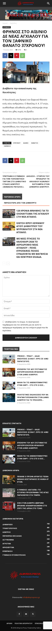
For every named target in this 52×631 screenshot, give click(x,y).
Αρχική (5, 23)
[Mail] (26, 614)
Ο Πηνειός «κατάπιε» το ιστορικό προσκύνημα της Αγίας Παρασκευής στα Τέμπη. (33, 492)
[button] (4, 3)
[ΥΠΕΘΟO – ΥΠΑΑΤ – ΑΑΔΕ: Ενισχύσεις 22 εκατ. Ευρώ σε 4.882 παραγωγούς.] (9, 359)
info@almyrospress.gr (31, 597)
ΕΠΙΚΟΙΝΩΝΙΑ (40, 623)
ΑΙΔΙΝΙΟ (25, 143)
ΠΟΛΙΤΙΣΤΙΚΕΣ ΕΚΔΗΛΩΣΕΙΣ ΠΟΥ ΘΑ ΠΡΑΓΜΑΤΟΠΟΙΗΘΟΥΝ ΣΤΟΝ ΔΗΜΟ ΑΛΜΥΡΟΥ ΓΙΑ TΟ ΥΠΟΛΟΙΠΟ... (33, 397)
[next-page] (8, 263)
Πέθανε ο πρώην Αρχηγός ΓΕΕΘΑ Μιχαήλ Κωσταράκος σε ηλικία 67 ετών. (32, 479)
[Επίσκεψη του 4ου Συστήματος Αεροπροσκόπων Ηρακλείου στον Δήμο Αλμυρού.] (9, 372)
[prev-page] (4, 263)
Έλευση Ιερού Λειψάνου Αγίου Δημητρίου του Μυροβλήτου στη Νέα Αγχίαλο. (30, 228)
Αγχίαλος (13, 23)
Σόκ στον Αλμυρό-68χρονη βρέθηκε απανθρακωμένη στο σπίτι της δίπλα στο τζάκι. (32, 505)
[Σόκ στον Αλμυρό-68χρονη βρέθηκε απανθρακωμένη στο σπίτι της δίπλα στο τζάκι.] (9, 506)
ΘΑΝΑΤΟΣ (34, 143)
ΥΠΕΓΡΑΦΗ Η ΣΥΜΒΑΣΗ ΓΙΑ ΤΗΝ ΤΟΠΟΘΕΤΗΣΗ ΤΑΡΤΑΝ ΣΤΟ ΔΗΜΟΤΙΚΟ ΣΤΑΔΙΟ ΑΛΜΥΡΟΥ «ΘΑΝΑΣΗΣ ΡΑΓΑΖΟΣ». (14, 181)
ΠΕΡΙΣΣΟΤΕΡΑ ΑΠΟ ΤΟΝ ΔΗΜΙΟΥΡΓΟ (20, 203)
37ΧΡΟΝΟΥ (16, 143)
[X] (10, 55)
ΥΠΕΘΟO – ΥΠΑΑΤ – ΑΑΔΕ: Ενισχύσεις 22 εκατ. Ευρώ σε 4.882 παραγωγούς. (32, 359)
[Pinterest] (16, 55)
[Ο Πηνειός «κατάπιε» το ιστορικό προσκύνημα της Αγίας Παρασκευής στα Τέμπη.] (9, 492)
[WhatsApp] (22, 55)
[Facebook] (5, 55)
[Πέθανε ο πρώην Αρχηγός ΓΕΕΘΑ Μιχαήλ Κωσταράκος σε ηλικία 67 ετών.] (9, 479)
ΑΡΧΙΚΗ (9, 623)
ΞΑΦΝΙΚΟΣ (7, 146)
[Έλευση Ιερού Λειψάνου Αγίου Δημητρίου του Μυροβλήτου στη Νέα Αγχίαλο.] (9, 226)
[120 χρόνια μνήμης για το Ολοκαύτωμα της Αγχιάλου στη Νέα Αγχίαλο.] (9, 213)
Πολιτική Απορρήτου (23, 623)
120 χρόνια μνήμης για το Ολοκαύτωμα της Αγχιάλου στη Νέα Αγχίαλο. (32, 213)
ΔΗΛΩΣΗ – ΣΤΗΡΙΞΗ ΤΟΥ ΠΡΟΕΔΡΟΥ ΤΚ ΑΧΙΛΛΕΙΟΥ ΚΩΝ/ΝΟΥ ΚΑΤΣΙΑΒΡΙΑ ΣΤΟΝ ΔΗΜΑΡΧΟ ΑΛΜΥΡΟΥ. (37, 181)
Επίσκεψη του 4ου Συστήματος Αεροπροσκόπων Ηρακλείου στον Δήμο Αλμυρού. (32, 372)
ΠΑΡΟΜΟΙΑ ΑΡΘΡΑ (12, 197)
